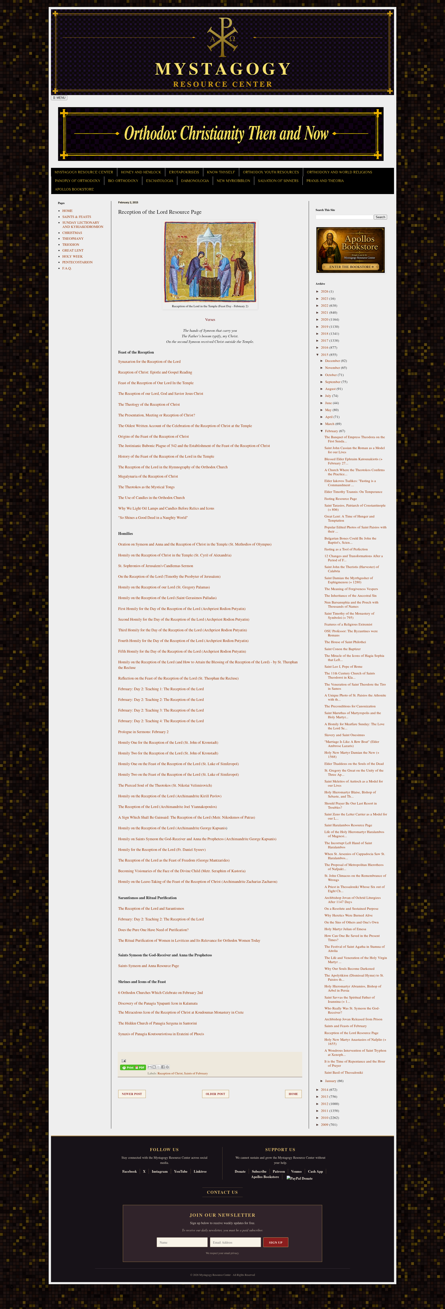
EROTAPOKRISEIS (184, 172)
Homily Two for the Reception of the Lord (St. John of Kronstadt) (168, 753)
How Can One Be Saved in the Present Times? (352, 937)
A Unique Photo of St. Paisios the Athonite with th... (355, 697)
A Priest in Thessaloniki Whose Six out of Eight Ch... (354, 888)
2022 (325, 305)
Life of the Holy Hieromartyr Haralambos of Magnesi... (354, 833)
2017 (325, 340)
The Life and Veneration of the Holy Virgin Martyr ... (355, 959)
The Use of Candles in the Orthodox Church (151, 497)
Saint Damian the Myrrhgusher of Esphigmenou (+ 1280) (348, 579)
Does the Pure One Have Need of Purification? (153, 929)
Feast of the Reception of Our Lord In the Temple (156, 382)
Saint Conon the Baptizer (342, 648)
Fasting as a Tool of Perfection (346, 549)
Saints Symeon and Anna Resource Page (148, 965)
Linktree (200, 1171)
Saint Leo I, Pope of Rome (343, 666)
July (328, 395)
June (329, 402)
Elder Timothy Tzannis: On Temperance (353, 491)
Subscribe (259, 1171)
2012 (325, 1103)
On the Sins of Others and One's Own (351, 922)
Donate (240, 1171)
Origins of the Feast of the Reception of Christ (153, 436)
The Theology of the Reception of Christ (149, 404)
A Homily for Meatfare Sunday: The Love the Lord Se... (354, 726)
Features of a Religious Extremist (348, 624)
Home (293, 1094)
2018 (325, 333)
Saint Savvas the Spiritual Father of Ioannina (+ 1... (349, 999)
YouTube (181, 1171)
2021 (325, 312)
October (331, 374)
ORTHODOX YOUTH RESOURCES (271, 172)
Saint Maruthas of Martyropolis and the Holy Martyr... (352, 714)
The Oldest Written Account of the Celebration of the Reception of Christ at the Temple (185, 425)
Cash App (315, 1171)
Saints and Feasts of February (345, 1025)
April (329, 416)
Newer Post (132, 1094)
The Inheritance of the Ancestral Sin (350, 595)
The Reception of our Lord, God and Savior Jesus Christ (160, 393)
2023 (325, 298)
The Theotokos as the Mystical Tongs (146, 486)
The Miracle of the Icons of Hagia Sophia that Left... (354, 657)
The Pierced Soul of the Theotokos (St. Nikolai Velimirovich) (165, 785)
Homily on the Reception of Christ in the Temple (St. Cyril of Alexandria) (175, 555)
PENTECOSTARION (77, 262)
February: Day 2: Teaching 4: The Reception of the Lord (161, 720)
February (332, 430)
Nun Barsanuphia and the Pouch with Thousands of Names (351, 604)
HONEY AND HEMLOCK (141, 172)
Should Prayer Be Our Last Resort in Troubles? (350, 805)
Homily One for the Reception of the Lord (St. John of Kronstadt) (168, 742)
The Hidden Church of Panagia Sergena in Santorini (157, 1023)
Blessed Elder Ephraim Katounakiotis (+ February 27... (353, 461)
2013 (325, 1096)
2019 (325, 326)
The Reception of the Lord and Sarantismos (151, 908)
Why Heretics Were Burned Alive (348, 915)
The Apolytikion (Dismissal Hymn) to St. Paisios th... (354, 977)
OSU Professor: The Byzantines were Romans (351, 633)
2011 (325, 1110)
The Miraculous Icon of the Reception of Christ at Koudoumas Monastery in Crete (181, 1012)
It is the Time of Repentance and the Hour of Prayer (354, 1063)
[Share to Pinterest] (167, 1067)
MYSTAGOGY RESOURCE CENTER (84, 172)
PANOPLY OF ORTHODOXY (77, 181)
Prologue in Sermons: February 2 (143, 731)
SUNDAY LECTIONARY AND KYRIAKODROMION (82, 224)
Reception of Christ (170, 1073)
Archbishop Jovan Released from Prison (353, 1019)
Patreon (279, 1171)
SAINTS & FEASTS (76, 216)
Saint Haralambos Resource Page (348, 825)
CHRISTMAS (72, 232)
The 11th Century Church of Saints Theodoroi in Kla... (349, 675)
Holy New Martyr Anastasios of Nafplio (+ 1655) (355, 1041)
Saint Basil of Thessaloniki (343, 1072)
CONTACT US (222, 1192)
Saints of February (196, 1073)
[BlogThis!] (154, 1067)
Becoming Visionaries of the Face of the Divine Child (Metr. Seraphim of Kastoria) (182, 870)
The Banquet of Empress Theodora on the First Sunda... (354, 438)
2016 (325, 347)
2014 (325, 1089)
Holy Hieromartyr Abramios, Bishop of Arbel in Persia (352, 988)
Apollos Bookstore (265, 1176)
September (333, 381)
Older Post (215, 1094)
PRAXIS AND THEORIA (325, 181)
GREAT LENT (72, 250)
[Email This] (149, 1067)
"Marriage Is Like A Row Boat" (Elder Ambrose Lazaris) (351, 743)
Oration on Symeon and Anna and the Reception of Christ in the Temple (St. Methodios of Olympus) (195, 544)
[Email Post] (123, 1060)
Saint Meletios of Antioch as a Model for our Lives (353, 783)
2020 (325, 319)
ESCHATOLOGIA (159, 181)
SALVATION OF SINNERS (278, 181)
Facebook (129, 1171)
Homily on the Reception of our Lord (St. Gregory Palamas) (164, 587)
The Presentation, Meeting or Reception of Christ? (156, 415)
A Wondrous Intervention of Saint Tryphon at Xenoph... (355, 1052)
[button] (11, 1288)
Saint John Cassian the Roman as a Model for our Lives (354, 449)
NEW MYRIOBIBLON (233, 181)
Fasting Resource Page (340, 498)
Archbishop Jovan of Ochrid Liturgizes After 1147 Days (352, 899)
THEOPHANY (73, 238)
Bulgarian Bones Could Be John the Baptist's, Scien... (350, 540)
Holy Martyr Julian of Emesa (345, 928)
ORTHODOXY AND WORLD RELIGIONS (339, 172)
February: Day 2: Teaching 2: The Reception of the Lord (161, 699)
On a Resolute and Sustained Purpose (351, 908)
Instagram (160, 1171)
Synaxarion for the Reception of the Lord (149, 361)
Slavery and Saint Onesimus (344, 734)
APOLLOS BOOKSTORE (74, 189)
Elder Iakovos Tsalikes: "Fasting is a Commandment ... (350, 482)
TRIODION (70, 244)
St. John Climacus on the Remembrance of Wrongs (355, 877)
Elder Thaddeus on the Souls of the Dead (354, 763)
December (333, 360)
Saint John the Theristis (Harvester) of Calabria (351, 568)
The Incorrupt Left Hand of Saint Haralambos (348, 844)
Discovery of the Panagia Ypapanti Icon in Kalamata (157, 1003)
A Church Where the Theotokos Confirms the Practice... (354, 471)
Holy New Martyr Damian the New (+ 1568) (351, 754)
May (329, 409)
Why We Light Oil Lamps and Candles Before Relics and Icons (166, 508)
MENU (59, 97)
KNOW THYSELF (221, 172)
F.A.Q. (67, 268)
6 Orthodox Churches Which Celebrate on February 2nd (160, 992)
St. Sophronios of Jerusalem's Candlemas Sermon (155, 565)
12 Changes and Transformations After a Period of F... (353, 557)
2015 (325, 354)
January (331, 1080)
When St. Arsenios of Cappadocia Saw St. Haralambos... (354, 855)
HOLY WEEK (72, 256)
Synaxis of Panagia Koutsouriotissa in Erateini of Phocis (161, 1033)
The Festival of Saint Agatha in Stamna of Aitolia (354, 948)
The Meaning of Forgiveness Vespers (351, 588)
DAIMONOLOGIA (195, 181)
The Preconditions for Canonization (350, 706)
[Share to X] (158, 1067)
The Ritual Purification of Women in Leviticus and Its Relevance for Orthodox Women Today (189, 940)
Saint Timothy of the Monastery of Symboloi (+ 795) (349, 615)
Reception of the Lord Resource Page (351, 1032)
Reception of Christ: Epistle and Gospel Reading (155, 372)
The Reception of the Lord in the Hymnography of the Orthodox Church (173, 466)
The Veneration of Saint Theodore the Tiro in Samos (355, 686)
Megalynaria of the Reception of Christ (148, 476)
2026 (325, 291)
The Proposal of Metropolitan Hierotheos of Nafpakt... (354, 866)
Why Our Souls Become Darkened (349, 968)
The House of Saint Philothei (345, 641)
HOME (67, 210)
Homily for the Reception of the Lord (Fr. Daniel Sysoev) (162, 849)
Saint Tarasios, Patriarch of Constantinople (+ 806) (355, 507)
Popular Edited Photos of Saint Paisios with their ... (355, 529)
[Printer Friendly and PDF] (133, 1068)
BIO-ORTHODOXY (123, 181)
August (331, 388)
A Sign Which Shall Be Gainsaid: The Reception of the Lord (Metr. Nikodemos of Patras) (186, 817)
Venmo (296, 1171)
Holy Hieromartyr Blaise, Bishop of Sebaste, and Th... (350, 794)
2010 (325, 1117)
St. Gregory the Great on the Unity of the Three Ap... (354, 772)
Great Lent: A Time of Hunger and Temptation (349, 518)
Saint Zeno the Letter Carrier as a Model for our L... (355, 816)
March (330, 423)
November (333, 367)
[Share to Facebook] (163, 1067)
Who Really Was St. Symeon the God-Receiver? (352, 1010)
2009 (325, 1124)
